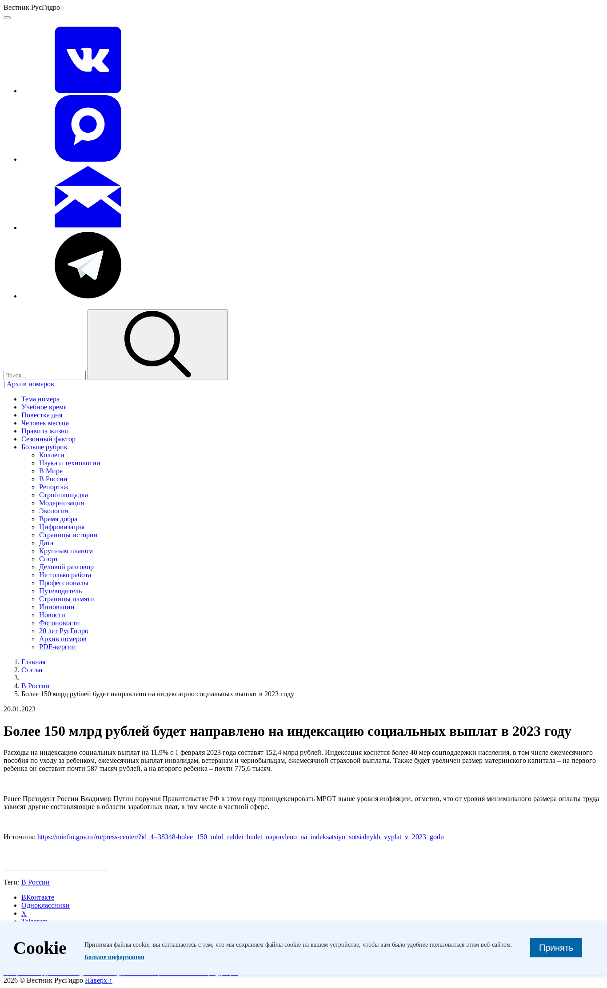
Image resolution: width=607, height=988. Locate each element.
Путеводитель (60, 591)
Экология (53, 511)
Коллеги (51, 455)
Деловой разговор (66, 567)
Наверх (98, 980)
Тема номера (40, 399)
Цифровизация (61, 527)
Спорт (48, 559)
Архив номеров (30, 384)
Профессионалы (63, 583)
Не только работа (65, 575)
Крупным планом (66, 551)
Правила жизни (45, 431)
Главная (33, 662)
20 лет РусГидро (63, 631)
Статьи (32, 670)
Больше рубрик (44, 447)
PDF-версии (57, 647)
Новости (52, 615)
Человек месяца (45, 423)
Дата (46, 543)
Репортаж (53, 487)
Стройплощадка (63, 495)
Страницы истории (68, 535)
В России (53, 479)
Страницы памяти (66, 599)
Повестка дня (41, 415)
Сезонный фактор (48, 439)
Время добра (58, 519)
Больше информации (114, 957)
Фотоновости (59, 623)
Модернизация (61, 503)
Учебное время (44, 407)
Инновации (57, 607)
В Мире (51, 471)
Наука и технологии (69, 463)
